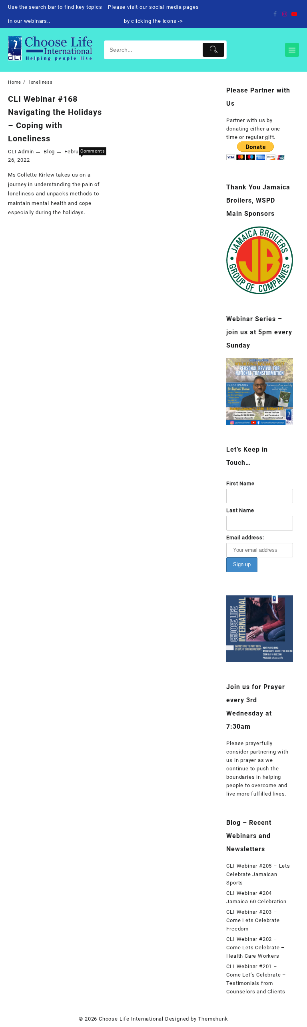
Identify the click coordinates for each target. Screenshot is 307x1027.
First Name (240, 483)
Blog (49, 152)
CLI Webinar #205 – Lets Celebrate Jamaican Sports (258, 874)
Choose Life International (131, 1019)
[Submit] (213, 50)
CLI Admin (21, 152)
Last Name (240, 510)
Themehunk (213, 1019)
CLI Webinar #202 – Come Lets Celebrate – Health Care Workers (255, 947)
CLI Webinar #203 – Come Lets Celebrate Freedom (252, 920)
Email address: (245, 538)
